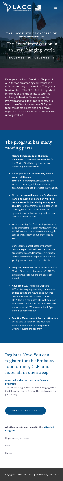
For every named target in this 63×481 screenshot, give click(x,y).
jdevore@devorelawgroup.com (38, 180)
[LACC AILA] (22, 7)
